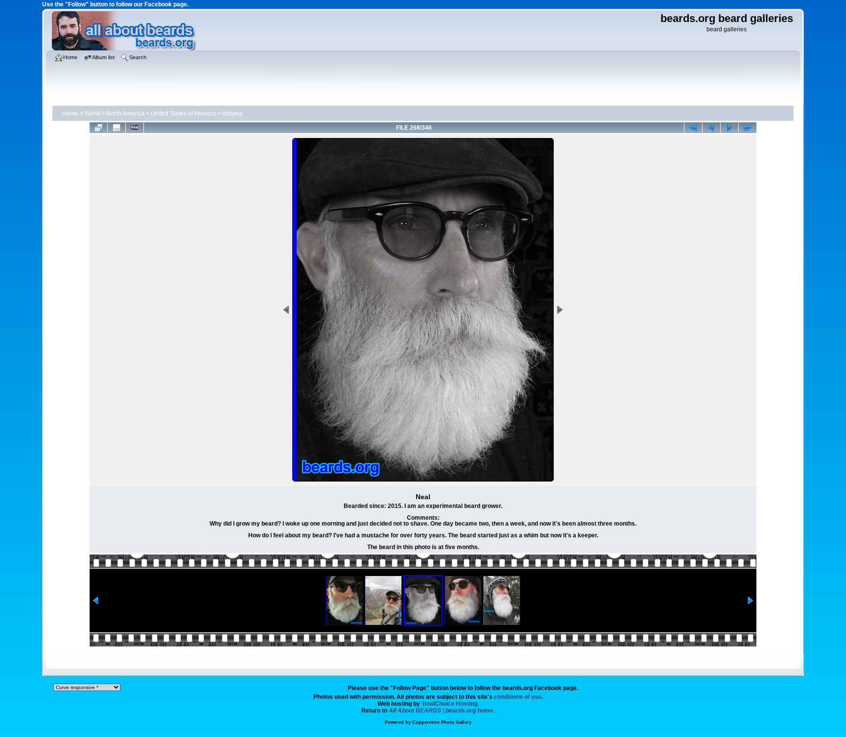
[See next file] (729, 127)
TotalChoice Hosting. (450, 703)
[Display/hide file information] (116, 127)
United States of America (183, 113)
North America (125, 113)
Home (70, 113)
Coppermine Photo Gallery (441, 722)
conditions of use (517, 696)
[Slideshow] (134, 127)
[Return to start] (693, 127)
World (92, 113)
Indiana (232, 113)
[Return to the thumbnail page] (98, 127)
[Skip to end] (747, 127)
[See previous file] (711, 127)
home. (441, 710)
